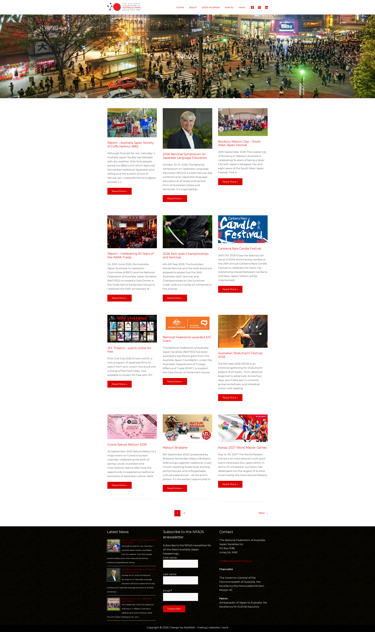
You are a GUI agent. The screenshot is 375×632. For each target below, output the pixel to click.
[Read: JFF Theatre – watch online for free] (132, 328)
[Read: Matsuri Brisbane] (187, 428)
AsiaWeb (189, 627)
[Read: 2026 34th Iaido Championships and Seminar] (187, 231)
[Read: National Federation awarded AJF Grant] (187, 323)
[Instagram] (259, 7)
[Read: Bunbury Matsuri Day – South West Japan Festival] (243, 121)
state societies (211, 7)
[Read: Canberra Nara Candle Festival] (243, 228)
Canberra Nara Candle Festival (239, 248)
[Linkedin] (266, 7)
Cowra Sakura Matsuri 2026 (127, 444)
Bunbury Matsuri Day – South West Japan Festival (239, 143)
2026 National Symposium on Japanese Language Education (185, 156)
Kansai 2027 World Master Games (242, 447)
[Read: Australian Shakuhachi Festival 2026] (243, 331)
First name (170, 557)
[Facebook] (252, 7)
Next (263, 513)
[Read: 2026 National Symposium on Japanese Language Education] (187, 128)
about (193, 7)
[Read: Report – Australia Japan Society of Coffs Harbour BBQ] (132, 122)
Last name (170, 574)
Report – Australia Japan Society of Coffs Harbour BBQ (130, 144)
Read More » (119, 190)
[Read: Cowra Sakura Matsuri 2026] (132, 426)
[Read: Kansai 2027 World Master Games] (243, 428)
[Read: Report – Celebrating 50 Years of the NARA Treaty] (132, 231)
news (241, 7)
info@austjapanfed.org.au (235, 560)
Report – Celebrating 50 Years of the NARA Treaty (130, 255)
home (180, 7)
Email (167, 590)
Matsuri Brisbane (175, 447)
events (229, 7)
